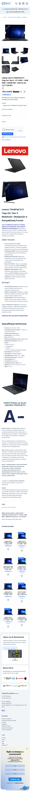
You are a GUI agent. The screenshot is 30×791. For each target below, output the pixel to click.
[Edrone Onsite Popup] (15, 395)
